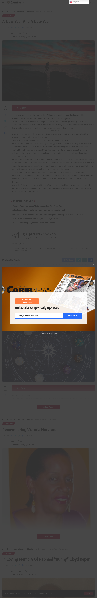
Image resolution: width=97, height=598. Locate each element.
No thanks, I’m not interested (48, 334)
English (75, 2)
